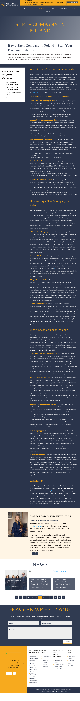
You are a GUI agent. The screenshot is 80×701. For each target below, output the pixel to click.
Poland (53, 491)
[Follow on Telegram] (36, 553)
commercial (50, 111)
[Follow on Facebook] (14, 673)
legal (55, 268)
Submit (67, 642)
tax (52, 157)
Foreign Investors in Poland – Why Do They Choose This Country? (40, 581)
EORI (53, 8)
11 (55, 597)
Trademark (63, 8)
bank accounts (37, 92)
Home (23, 8)
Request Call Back (60, 3)
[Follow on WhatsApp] (33, 553)
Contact (48, 11)
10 (51, 597)
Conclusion (9, 98)
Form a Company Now (48, 3)
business (44, 185)
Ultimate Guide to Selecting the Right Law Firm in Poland (62, 581)
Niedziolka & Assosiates (53, 689)
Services (42, 8)
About (32, 8)
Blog (73, 8)
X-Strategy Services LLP (60, 691)
